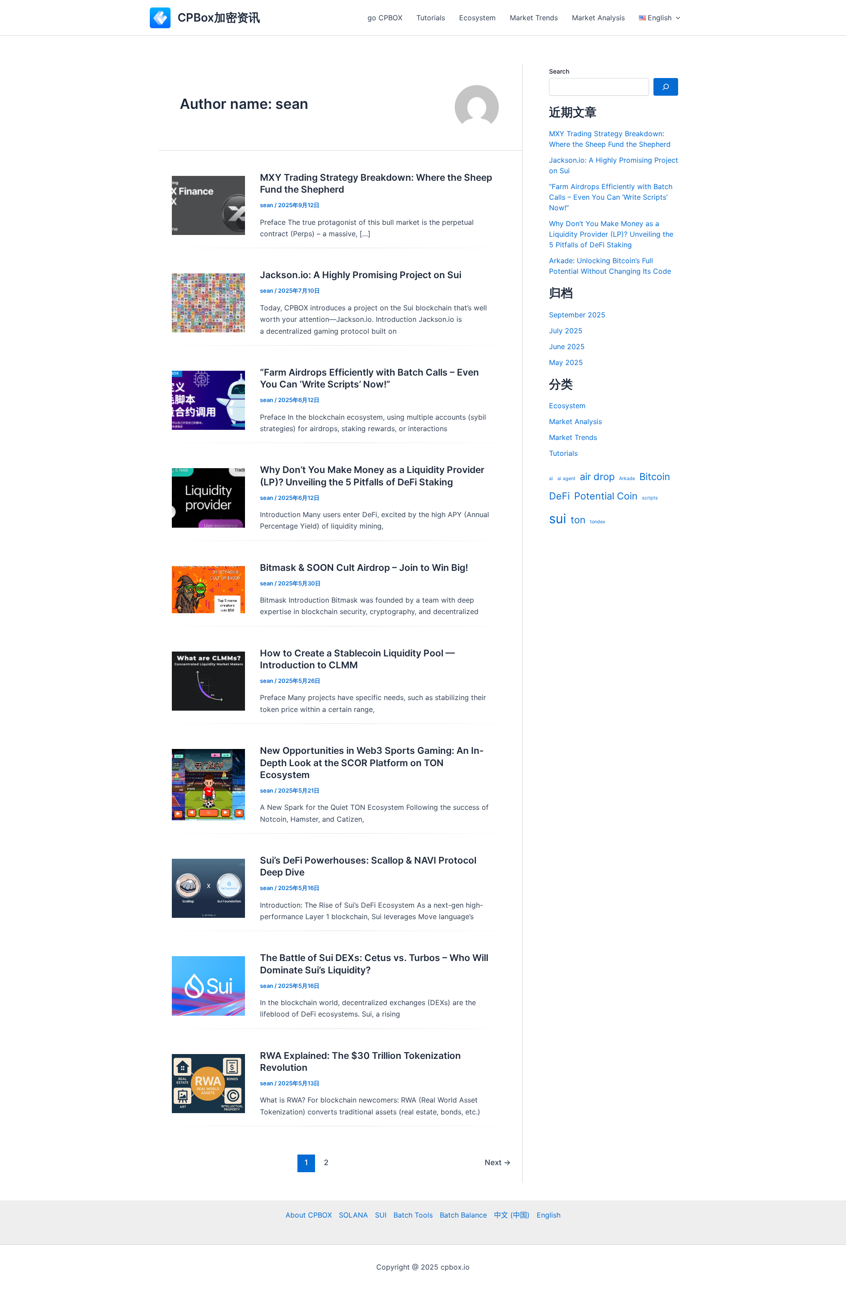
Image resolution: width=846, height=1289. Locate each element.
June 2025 (567, 346)
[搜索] (665, 87)
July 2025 (566, 330)
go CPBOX (384, 17)
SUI (380, 1215)
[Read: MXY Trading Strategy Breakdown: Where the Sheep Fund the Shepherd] (208, 205)
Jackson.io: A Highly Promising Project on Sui (360, 274)
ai (551, 478)
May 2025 (566, 362)
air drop (597, 476)
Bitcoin (654, 476)
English (548, 1215)
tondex (597, 522)
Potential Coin (606, 496)
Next (498, 1162)
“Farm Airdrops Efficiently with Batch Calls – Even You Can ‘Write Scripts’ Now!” (610, 197)
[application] (676, 17)
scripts (650, 498)
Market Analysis (598, 17)
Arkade (627, 478)
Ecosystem (477, 17)
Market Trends (534, 17)
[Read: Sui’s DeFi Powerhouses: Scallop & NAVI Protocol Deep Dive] (208, 887)
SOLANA (353, 1215)
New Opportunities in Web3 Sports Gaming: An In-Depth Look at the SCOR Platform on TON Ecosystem (372, 762)
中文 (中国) (512, 1215)
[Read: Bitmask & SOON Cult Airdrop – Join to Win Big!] (208, 589)
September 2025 (577, 314)
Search (559, 71)
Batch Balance (463, 1215)
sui (557, 518)
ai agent (566, 478)
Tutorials (430, 17)
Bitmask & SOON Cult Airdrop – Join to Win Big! (364, 567)
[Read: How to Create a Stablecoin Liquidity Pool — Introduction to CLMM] (208, 680)
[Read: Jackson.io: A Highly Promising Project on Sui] (208, 302)
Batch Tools (413, 1215)
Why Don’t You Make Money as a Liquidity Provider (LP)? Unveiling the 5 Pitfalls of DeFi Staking (611, 234)
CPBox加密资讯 (219, 17)
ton (578, 519)
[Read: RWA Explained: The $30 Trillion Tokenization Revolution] (208, 1082)
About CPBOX (309, 1215)
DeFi (559, 496)
